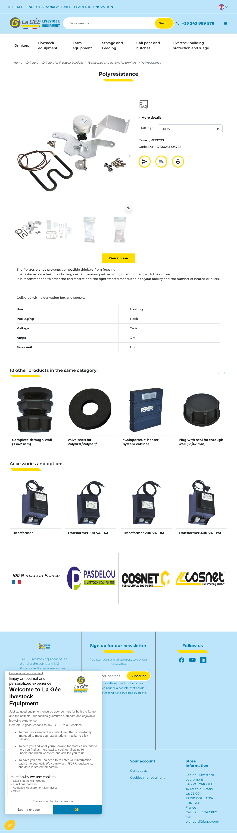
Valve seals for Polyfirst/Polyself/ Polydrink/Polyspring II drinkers (87, 446)
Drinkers (32, 62)
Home (17, 62)
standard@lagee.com (202, 821)
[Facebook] (181, 660)
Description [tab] (118, 258)
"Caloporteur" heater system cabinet (141, 442)
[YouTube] (192, 660)
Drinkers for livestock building (62, 62)
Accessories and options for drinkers (111, 62)
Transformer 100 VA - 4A (88, 533)
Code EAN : (147, 147)
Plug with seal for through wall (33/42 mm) (201, 442)
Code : (143, 140)
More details (35, 414)
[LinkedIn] (203, 660)
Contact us (138, 770)
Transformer (22, 533)
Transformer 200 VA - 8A (144, 533)
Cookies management (147, 777)
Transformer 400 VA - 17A (200, 533)
